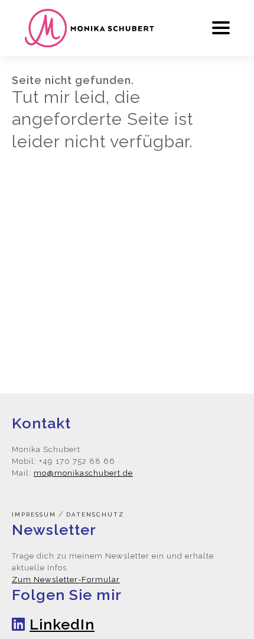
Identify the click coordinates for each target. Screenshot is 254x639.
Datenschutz (95, 514)
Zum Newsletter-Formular (66, 579)
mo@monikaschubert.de (83, 473)
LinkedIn (62, 624)
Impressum (34, 514)
